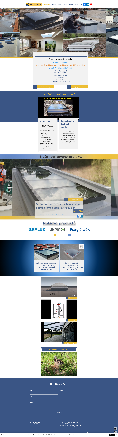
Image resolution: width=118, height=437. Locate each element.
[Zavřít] (116, 435)
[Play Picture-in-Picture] (72, 295)
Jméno (31, 390)
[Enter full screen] (75, 295)
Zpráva (31, 402)
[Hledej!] (81, 4)
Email (31, 396)
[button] (71, 4)
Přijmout (112, 434)
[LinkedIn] (87, 4)
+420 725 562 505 (36, 422)
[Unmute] (45, 295)
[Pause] (43, 295)
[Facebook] (84, 4)
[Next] (69, 235)
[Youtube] (91, 4)
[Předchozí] (9, 188)
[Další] (108, 188)
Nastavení (104, 434)
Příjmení (62, 390)
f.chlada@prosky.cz (38, 423)
